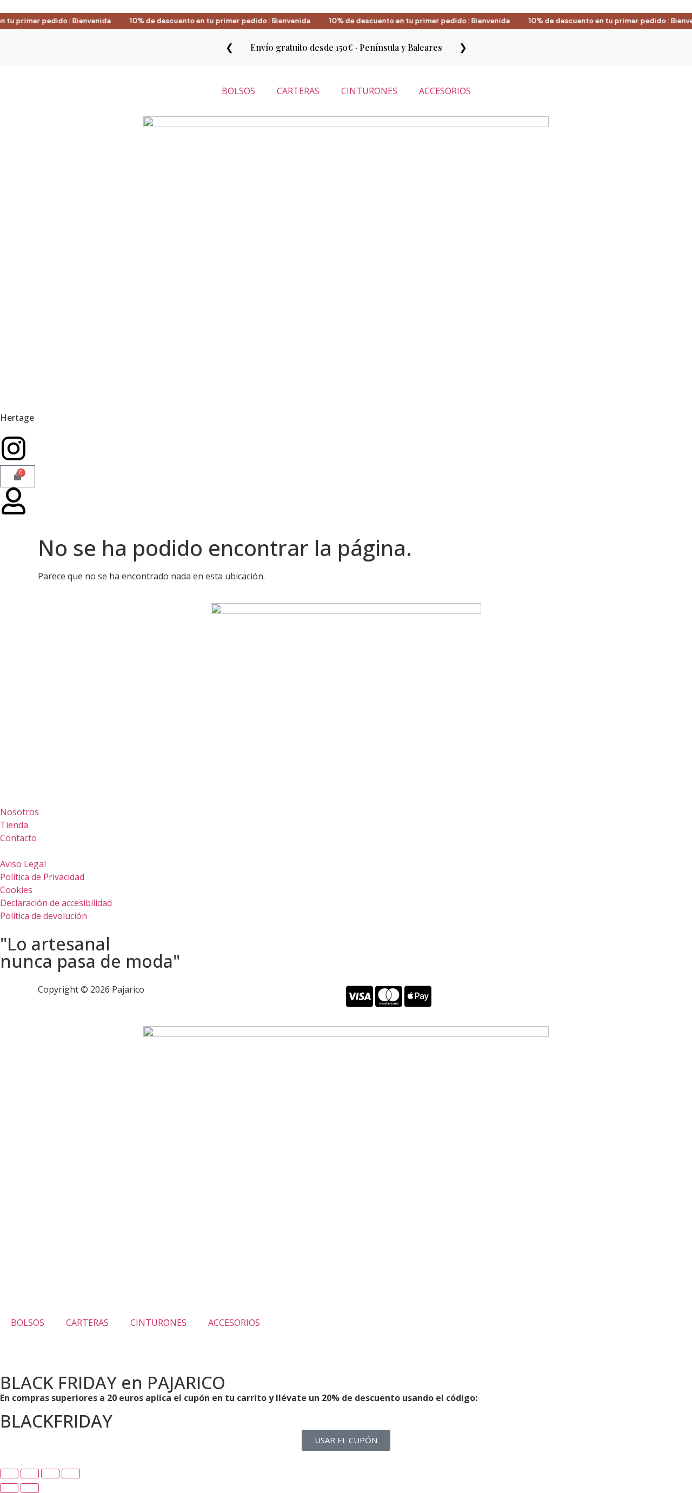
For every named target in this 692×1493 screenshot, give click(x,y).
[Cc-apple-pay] (417, 996)
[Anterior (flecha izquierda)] (9, 1488)
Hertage (17, 418)
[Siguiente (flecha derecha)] (30, 1488)
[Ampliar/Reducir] (9, 1473)
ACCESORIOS (445, 91)
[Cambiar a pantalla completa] (30, 1473)
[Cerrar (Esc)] (71, 1473)
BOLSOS (238, 91)
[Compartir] (50, 1473)
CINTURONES (369, 91)
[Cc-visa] (359, 996)
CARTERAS (298, 91)
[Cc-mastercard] (388, 996)
